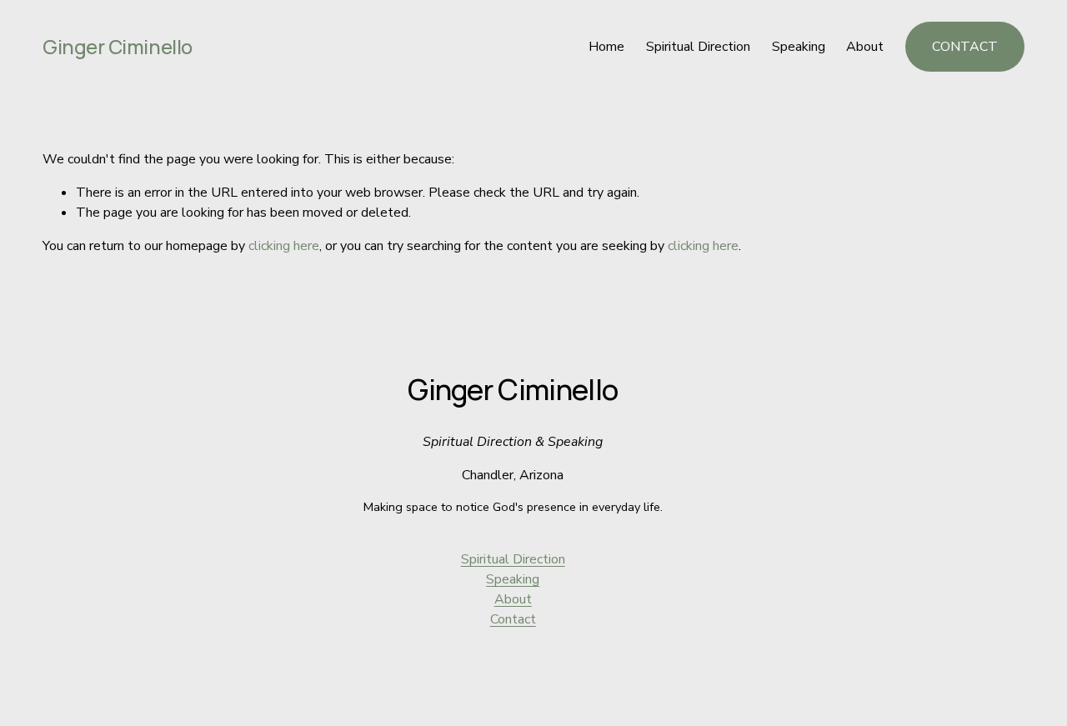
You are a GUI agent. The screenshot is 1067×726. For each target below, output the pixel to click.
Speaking (798, 47)
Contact (513, 619)
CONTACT (965, 47)
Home (606, 47)
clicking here (283, 246)
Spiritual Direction (698, 47)
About (865, 47)
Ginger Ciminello (117, 46)
